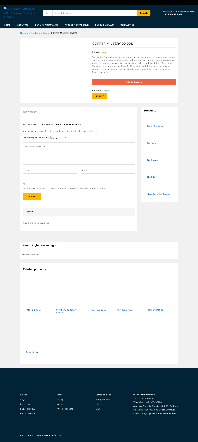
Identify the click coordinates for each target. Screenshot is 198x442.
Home (7, 25)
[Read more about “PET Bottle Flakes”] (126, 305)
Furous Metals (104, 25)
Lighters (99, 404)
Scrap (106, 90)
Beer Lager (26, 404)
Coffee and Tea (103, 394)
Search (144, 13)
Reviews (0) (30, 111)
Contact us (127, 25)
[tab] (31, 113)
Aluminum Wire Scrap (96, 310)
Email (85, 170)
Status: (95, 52)
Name (27, 170)
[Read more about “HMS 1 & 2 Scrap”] (35, 305)
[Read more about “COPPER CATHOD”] (156, 305)
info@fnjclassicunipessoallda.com (178, 12)
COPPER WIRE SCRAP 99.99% (66, 311)
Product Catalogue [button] (77, 25)
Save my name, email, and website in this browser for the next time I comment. (64, 188)
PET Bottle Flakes (125, 310)
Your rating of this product (36, 137)
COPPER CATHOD (155, 310)
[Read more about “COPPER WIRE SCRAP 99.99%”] (65, 305)
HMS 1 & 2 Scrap (33, 310)
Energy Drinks (102, 399)
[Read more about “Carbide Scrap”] (35, 347)
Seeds (60, 404)
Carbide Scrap (32, 352)
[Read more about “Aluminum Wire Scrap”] (96, 305)
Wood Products (65, 409)
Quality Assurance (46, 25)
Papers (61, 394)
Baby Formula (27, 409)
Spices (23, 394)
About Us (22, 25)
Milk (97, 409)
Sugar (23, 399)
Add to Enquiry (134, 82)
